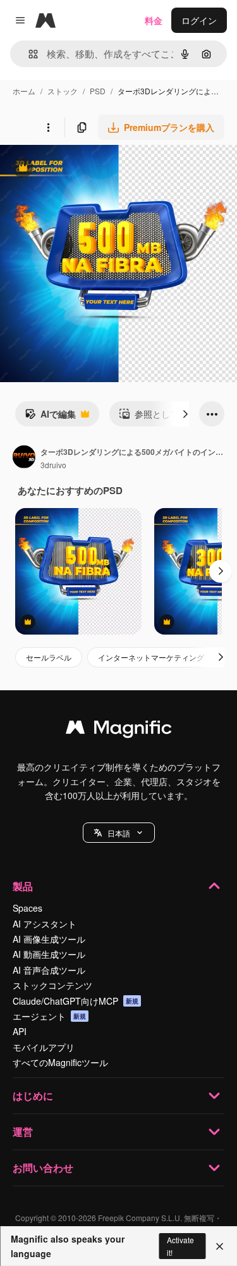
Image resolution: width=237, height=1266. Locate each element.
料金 (153, 20)
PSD (98, 90)
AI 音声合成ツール (49, 970)
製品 (23, 886)
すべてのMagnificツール (60, 1062)
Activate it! (180, 1245)
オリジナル (87, 169)
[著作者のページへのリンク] (24, 458)
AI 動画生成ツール (49, 954)
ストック (62, 90)
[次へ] (185, 413)
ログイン (199, 20)
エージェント (49, 1016)
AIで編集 (50, 416)
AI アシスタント (44, 923)
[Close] (219, 1246)
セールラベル (48, 657)
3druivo (53, 464)
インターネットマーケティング (151, 657)
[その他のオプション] (48, 127)
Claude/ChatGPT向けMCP (75, 1001)
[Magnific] (119, 730)
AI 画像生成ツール (49, 939)
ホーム (24, 90)
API (20, 1031)
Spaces (27, 908)
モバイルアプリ (44, 1047)
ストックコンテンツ (52, 985)
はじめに (33, 1095)
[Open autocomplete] (28, 54)
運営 (23, 1131)
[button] (119, 832)
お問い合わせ (43, 1167)
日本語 (118, 833)
